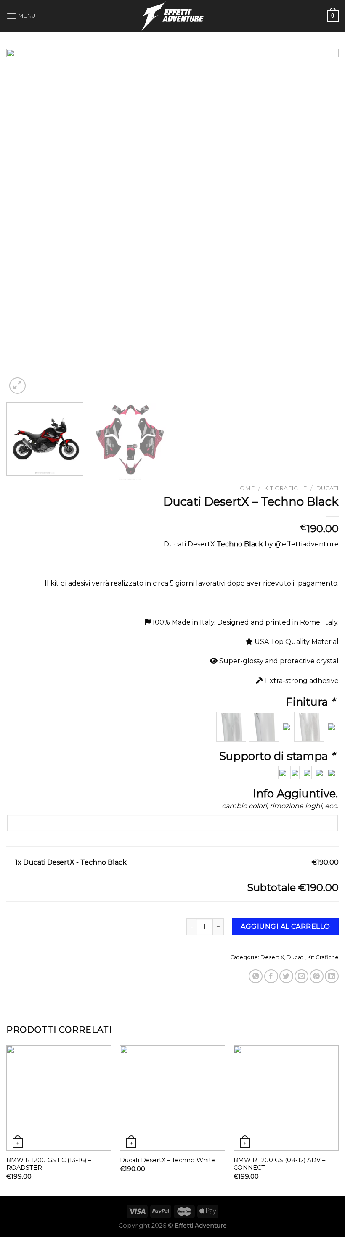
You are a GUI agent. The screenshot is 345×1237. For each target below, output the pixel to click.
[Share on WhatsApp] (256, 976)
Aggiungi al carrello (285, 927)
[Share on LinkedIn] (332, 976)
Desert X (272, 957)
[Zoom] (17, 385)
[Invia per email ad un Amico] (301, 976)
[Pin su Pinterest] (317, 976)
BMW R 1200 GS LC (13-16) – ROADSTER (48, 1164)
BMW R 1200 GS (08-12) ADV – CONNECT (279, 1164)
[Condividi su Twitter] (286, 976)
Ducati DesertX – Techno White (167, 1160)
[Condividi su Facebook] (271, 976)
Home (245, 488)
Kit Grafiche (285, 488)
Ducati (327, 488)
